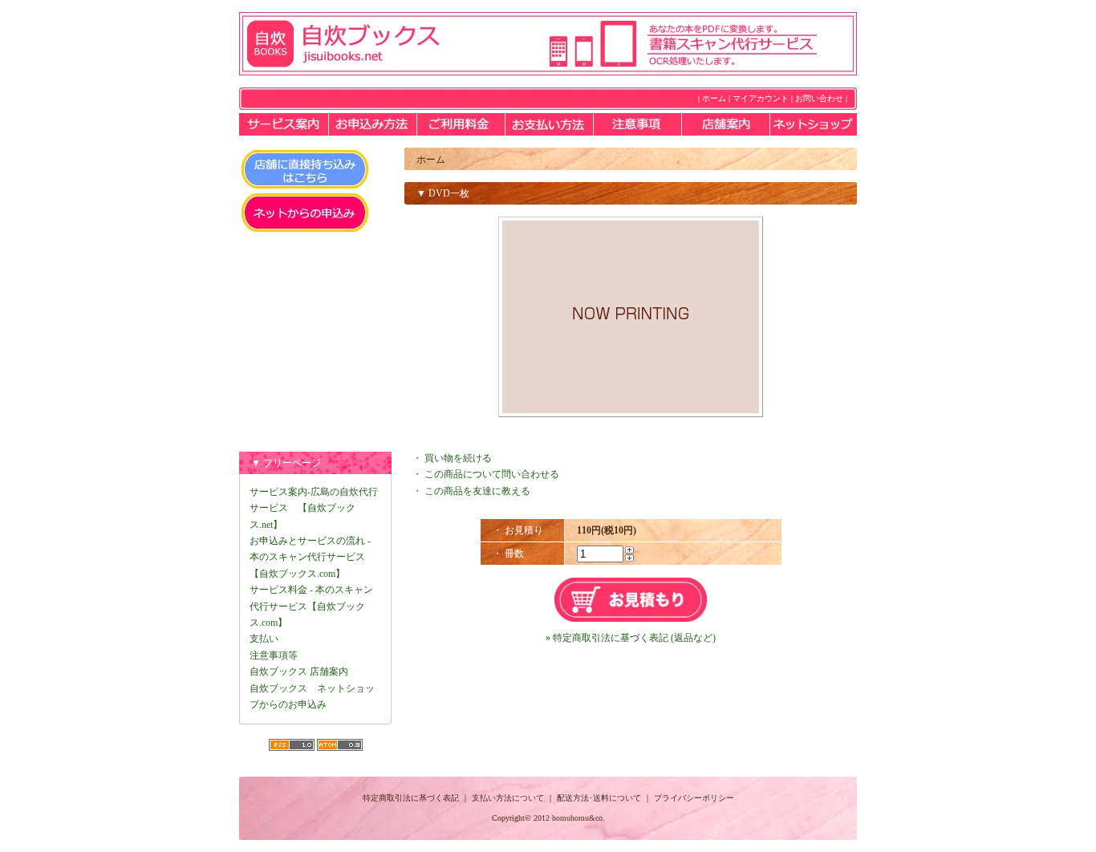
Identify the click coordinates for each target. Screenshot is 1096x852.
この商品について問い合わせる (491, 474)
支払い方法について (508, 797)
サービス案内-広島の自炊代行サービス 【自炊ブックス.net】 (314, 508)
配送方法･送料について (599, 797)
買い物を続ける (458, 458)
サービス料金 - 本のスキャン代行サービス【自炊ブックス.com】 (311, 606)
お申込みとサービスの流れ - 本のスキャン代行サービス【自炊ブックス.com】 (310, 557)
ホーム (714, 98)
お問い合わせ (819, 98)
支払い (264, 638)
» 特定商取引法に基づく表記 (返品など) (631, 637)
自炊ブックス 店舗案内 (299, 671)
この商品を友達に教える (477, 491)
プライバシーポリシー (694, 797)
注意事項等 (274, 655)
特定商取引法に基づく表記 (411, 797)
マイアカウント (761, 98)
